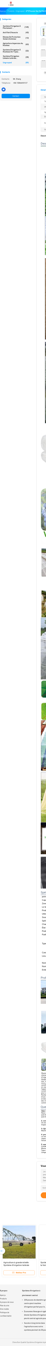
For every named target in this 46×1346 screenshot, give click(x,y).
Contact (16, 96)
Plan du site (4, 1306)
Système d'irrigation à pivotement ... (16, 27)
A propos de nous (7, 1302)
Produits (3, 1299)
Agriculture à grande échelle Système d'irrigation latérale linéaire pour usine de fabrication (18, 1265)
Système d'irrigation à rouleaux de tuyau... (16, 51)
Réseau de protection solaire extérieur (16, 38)
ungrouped (16, 63)
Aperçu (3, 1295)
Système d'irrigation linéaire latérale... (16, 57)
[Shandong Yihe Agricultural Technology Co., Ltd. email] (4, 89)
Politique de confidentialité (5, 1314)
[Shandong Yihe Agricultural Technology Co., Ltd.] (11, 4)
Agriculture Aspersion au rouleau (16, 44)
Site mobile (4, 1309)
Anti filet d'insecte (16, 33)
